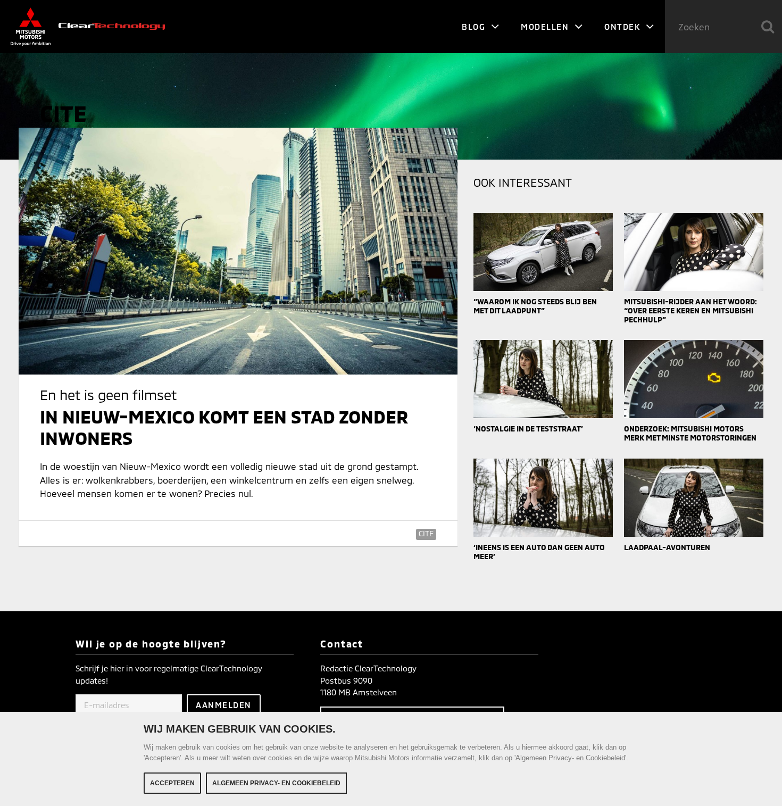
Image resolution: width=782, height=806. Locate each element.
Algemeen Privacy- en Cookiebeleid (276, 783)
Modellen (546, 26)
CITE (426, 533)
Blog (475, 26)
